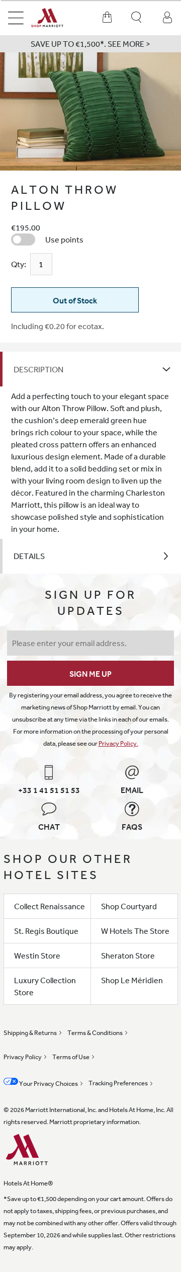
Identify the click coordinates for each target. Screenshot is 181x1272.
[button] (90, 43)
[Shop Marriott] (55, 18)
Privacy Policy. (118, 743)
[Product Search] (137, 18)
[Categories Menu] (16, 17)
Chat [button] (49, 827)
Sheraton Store (128, 955)
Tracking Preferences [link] (118, 1083)
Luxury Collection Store (45, 986)
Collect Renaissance (49, 906)
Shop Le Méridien (132, 980)
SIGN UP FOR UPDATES (90, 602)
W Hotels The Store (135, 931)
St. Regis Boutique (46, 931)
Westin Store (37, 955)
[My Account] (167, 18)
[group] (90, 111)
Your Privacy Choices (48, 1083)
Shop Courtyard (129, 906)
